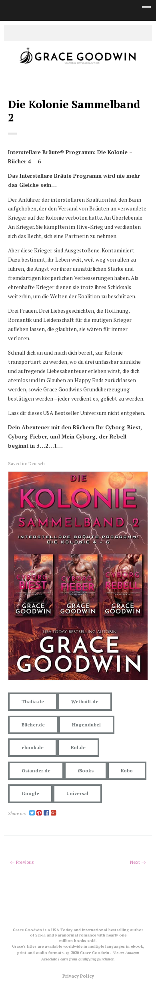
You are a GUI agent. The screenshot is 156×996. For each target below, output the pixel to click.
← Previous (22, 862)
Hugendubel (86, 725)
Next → (138, 862)
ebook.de (33, 747)
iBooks (86, 771)
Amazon (96, 32)
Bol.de (78, 747)
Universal (77, 793)
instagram (84, 32)
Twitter (60, 32)
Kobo (127, 771)
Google (30, 793)
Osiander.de (36, 771)
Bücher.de (33, 725)
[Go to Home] (78, 64)
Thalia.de (33, 701)
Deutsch (36, 463)
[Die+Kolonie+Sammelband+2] (32, 813)
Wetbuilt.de (84, 701)
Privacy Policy (78, 976)
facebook (72, 32)
